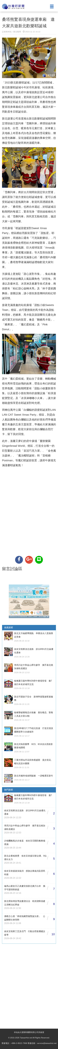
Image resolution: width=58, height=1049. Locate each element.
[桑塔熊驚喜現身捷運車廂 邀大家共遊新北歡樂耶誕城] (19, 560)
